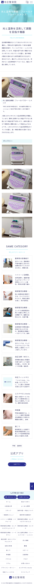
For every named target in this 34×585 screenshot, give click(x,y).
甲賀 (13, 446)
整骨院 (19, 446)
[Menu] (31, 2)
